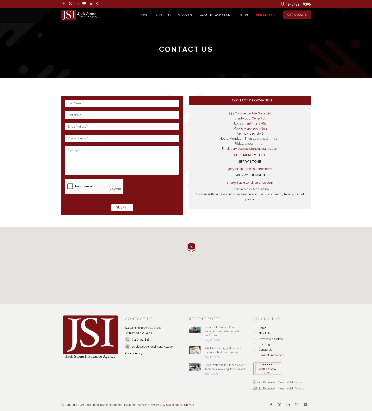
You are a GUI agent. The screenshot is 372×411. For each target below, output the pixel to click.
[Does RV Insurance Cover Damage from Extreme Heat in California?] (195, 331)
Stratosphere (174, 404)
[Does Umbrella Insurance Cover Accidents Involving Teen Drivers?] (195, 369)
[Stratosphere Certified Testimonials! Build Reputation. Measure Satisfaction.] (278, 382)
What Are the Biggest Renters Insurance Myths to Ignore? (222, 350)
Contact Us (265, 15)
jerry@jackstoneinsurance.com (250, 169)
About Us (163, 15)
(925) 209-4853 (255, 128)
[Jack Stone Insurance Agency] (79, 15)
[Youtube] (84, 3)
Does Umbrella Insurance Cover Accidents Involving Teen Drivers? (225, 367)
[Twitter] (70, 3)
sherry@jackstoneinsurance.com (250, 182)
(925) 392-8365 (255, 123)
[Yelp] (97, 3)
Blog (244, 15)
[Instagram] (91, 3)
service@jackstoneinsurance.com (254, 149)
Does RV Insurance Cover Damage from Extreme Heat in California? (223, 331)
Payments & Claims (270, 338)
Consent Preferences (271, 355)
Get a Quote (297, 14)
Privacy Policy (133, 353)
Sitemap (189, 404)
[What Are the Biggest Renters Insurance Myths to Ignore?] (195, 352)
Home (144, 15)
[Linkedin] (77, 3)
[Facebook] (64, 3)
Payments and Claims (216, 15)
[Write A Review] (267, 369)
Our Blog (264, 344)
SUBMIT (122, 207)
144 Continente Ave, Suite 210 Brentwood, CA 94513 (250, 116)
